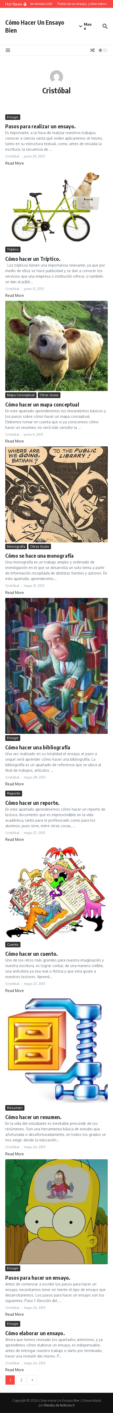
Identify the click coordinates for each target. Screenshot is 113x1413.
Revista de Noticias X (59, 1405)
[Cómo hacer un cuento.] (56, 892)
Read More (14, 163)
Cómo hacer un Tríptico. (33, 258)
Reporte (13, 793)
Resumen (15, 1108)
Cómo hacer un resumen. (33, 1117)
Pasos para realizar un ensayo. (40, 126)
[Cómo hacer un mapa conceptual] (56, 346)
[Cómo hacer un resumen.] (56, 1050)
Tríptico (13, 249)
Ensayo (12, 117)
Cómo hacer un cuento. (31, 953)
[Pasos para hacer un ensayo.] (56, 1211)
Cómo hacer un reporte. (32, 802)
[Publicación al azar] (92, 50)
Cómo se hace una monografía (39, 555)
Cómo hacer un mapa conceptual (42, 404)
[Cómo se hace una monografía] (56, 494)
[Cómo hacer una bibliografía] (56, 666)
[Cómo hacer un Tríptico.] (56, 207)
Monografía (16, 546)
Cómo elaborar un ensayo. (35, 1333)
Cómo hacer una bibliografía (37, 747)
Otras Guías (49, 395)
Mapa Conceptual (21, 395)
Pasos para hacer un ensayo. (37, 1277)
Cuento (13, 944)
